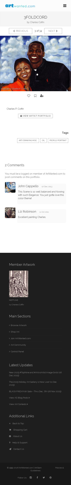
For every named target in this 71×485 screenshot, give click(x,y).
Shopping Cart (20, 430)
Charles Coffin (37, 22)
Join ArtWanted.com (21, 338)
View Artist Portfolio (36, 116)
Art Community (18, 345)
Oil (43, 140)
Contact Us (18, 449)
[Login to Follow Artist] (41, 96)
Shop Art (15, 332)
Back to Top (18, 423)
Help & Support (19, 442)
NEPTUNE (13, 300)
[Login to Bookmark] (35, 96)
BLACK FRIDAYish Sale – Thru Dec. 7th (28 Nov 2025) (35, 391)
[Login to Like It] (29, 96)
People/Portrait (58, 140)
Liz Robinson (27, 211)
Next (52, 31)
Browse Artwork (19, 325)
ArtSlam (38, 468)
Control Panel (17, 351)
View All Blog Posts (19, 397)
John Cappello (28, 186)
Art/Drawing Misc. (28, 140)
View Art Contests (18, 404)
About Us (17, 436)
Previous (21, 31)
